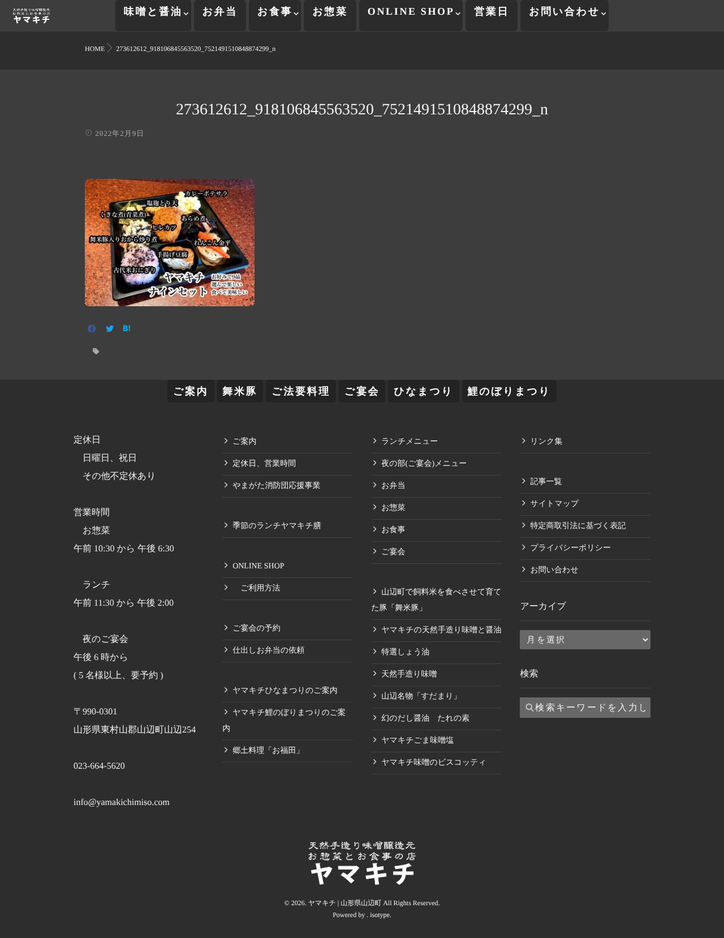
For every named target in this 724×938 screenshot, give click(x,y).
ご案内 (190, 391)
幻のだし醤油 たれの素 (425, 718)
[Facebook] (92, 330)
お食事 (274, 11)
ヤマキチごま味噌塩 (417, 740)
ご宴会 (362, 391)
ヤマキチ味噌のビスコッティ (433, 763)
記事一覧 (546, 482)
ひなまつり (423, 391)
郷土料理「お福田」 (268, 751)
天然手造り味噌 (409, 674)
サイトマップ (554, 504)
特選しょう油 (405, 652)
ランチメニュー (409, 442)
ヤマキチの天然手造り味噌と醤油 (441, 630)
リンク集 (546, 442)
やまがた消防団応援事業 (276, 486)
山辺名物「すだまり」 (421, 696)
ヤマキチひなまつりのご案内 (285, 691)
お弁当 (220, 11)
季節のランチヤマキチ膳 (276, 526)
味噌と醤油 (153, 11)
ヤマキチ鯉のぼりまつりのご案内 (284, 721)
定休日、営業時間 (264, 464)
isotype (380, 915)
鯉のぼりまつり (509, 391)
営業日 (491, 11)
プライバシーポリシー (570, 548)
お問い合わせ (564, 11)
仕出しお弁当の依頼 (268, 650)
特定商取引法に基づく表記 (578, 526)
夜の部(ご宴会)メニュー (424, 464)
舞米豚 (240, 391)
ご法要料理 (301, 391)
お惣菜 (329, 11)
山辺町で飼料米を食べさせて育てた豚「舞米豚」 (436, 600)
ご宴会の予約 (256, 628)
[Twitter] (110, 330)
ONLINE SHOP (411, 11)
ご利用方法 (256, 588)
